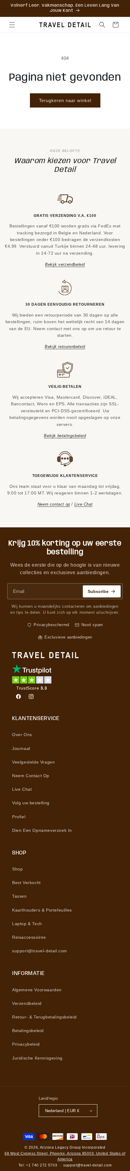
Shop (17, 869)
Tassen (19, 896)
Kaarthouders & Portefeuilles (42, 910)
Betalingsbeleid (28, 1030)
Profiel (18, 816)
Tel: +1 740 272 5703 (37, 1165)
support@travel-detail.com (39, 950)
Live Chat (83, 504)
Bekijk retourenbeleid (65, 346)
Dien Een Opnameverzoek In (42, 830)
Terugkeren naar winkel (65, 100)
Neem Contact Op (30, 775)
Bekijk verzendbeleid (65, 264)
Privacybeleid (26, 1044)
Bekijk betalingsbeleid (65, 435)
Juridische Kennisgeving (37, 1058)
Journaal (21, 748)
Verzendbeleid (27, 1003)
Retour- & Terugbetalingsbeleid (44, 1017)
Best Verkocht (26, 882)
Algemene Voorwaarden (37, 989)
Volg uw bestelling (31, 802)
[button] (12, 24)
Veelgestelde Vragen (33, 762)
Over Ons (22, 734)
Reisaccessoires (29, 937)
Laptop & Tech (27, 923)
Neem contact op (53, 504)
